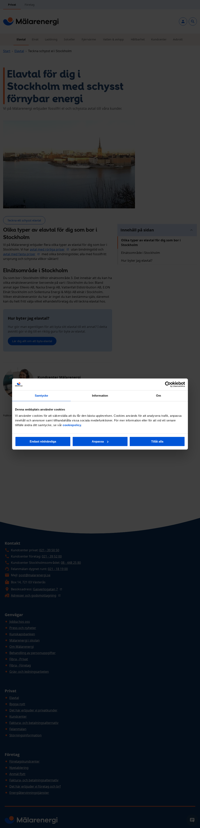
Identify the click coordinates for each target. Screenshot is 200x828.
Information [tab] (100, 395)
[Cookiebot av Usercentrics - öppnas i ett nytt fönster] (168, 384)
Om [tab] (158, 395)
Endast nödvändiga (43, 441)
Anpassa (98, 441)
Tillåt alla (157, 441)
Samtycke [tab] (41, 395)
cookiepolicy (72, 425)
